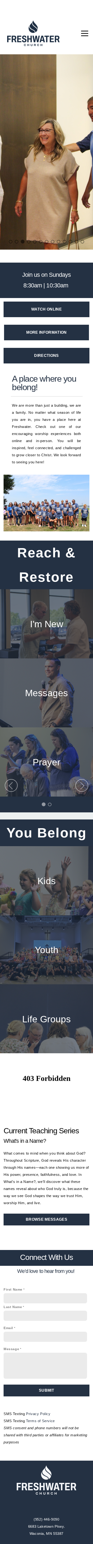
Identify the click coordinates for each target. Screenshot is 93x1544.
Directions (46, 355)
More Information (46, 332)
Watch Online (46, 309)
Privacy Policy (38, 1414)
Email (8, 1328)
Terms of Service (40, 1421)
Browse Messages (46, 1219)
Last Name (13, 1307)
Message (11, 1349)
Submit (46, 1390)
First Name (13, 1289)
